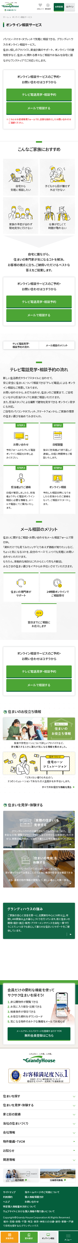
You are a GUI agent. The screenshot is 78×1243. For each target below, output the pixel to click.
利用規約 (8, 1197)
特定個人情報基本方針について (19, 1206)
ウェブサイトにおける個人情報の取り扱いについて (29, 1211)
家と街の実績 (12, 1114)
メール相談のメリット (57, 345)
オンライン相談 (48, 1238)
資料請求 (29, 1238)
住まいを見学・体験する (18, 1105)
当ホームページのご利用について (42, 1192)
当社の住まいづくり (15, 1123)
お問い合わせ (32, 1201)
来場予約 (9, 1238)
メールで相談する (39, 108)
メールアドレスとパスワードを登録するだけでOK (39, 1033)
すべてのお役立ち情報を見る (57, 787)
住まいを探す (11, 1096)
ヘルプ (6, 1201)
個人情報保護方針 (34, 1197)
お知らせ (8, 1150)
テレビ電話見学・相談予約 (39, 94)
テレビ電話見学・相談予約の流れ (20, 345)
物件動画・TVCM (14, 1141)
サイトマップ (9, 1192)
